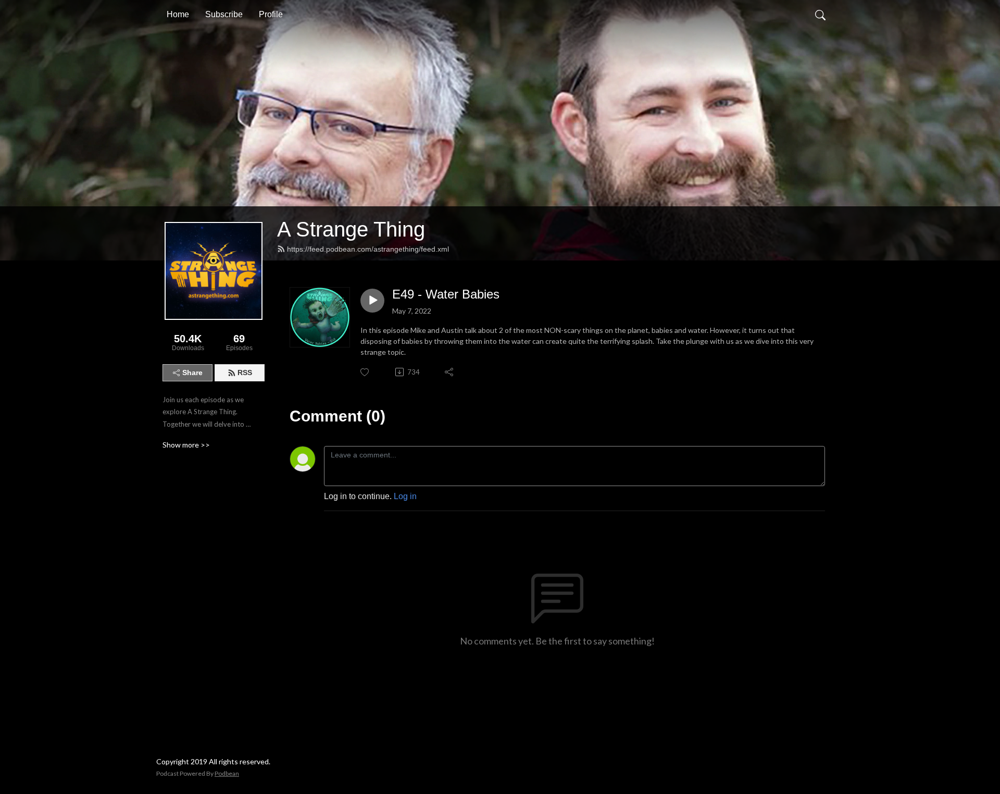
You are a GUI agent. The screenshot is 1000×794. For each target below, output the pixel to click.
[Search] (820, 14)
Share (192, 372)
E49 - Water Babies (445, 294)
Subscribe (224, 14)
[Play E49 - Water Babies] (372, 301)
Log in (405, 496)
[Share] (450, 372)
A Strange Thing (351, 229)
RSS (245, 372)
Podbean (227, 773)
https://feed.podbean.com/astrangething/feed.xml (368, 249)
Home (178, 14)
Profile (271, 14)
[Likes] (365, 372)
